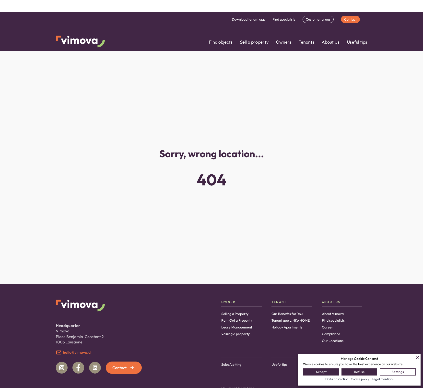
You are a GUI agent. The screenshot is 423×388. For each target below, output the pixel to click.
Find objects (221, 42)
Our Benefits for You (287, 314)
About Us (331, 42)
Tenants (306, 42)
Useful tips (357, 42)
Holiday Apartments (286, 327)
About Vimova (333, 314)
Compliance (331, 334)
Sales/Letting (231, 364)
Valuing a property (235, 334)
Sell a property (254, 42)
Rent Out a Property (236, 320)
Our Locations (332, 341)
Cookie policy (360, 379)
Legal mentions (383, 379)
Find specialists (283, 19)
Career (327, 327)
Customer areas (318, 19)
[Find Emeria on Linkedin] (95, 368)
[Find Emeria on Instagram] (62, 368)
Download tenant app (248, 19)
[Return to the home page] (80, 42)
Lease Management (236, 327)
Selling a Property (234, 314)
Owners (283, 42)
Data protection (336, 379)
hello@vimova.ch (78, 352)
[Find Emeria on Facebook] (78, 368)
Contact (350, 19)
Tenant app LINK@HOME (290, 320)
